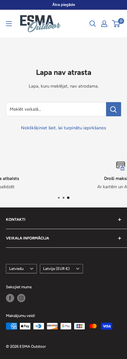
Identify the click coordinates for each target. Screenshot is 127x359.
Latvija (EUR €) (56, 268)
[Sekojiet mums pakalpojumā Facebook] (10, 298)
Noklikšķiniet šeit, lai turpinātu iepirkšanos (63, 128)
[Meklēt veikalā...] (113, 109)
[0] (116, 23)
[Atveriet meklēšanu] (92, 23)
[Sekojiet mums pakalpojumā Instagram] (21, 298)
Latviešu (16, 268)
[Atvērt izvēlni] (9, 23)
